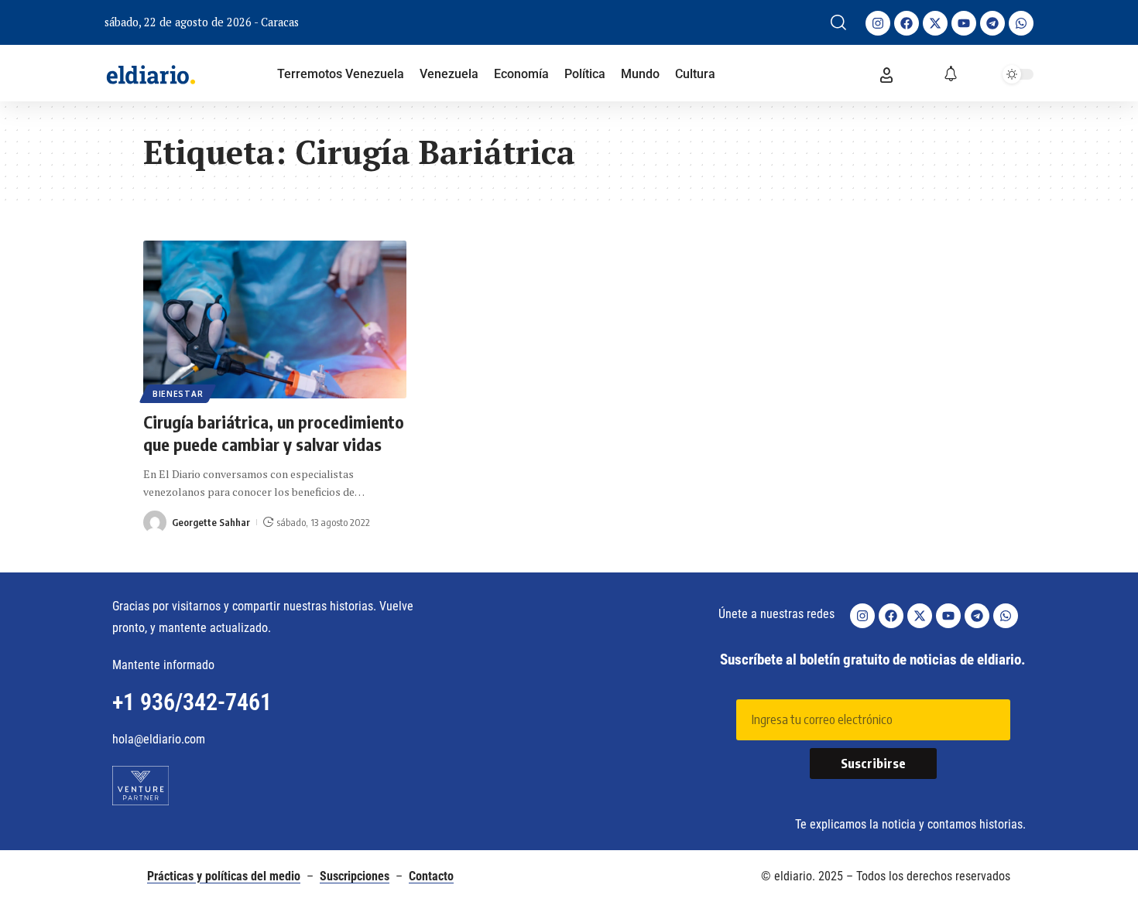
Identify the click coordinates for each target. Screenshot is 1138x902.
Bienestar (178, 393)
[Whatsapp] (1021, 23)
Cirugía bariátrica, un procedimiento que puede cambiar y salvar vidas (273, 433)
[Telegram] (992, 23)
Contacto (431, 876)
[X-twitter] (935, 23)
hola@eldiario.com (158, 739)
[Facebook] (906, 23)
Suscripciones (354, 876)
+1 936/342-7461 (192, 702)
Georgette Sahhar (211, 522)
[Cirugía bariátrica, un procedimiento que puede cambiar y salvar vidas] (274, 319)
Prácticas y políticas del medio (223, 876)
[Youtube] (963, 23)
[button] (838, 22)
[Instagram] (877, 23)
